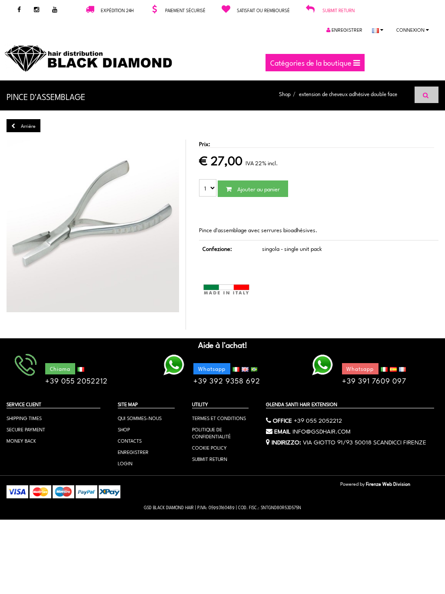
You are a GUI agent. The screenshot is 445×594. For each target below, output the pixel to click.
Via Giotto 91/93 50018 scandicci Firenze (364, 441)
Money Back (21, 440)
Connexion (411, 29)
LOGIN (125, 463)
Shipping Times (24, 418)
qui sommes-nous (140, 418)
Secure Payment (26, 429)
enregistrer (346, 29)
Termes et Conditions (219, 418)
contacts (130, 440)
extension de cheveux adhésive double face (348, 93)
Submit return (338, 10)
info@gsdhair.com (321, 430)
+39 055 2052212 (318, 419)
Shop (285, 93)
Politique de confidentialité (211, 432)
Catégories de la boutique (311, 62)
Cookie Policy (209, 447)
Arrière (28, 125)
